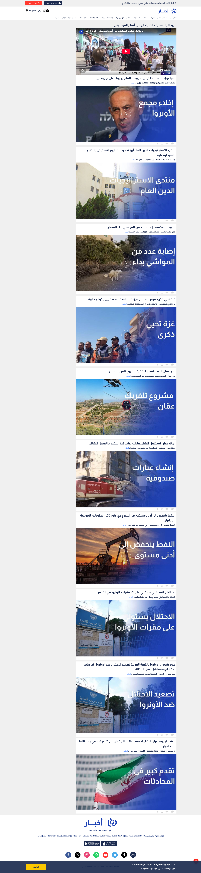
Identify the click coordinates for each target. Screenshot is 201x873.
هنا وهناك (94, 18)
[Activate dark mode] (46, 11)
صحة (145, 18)
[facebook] (68, 855)
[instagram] (87, 855)
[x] (77, 855)
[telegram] (115, 855)
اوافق (36, 867)
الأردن (152, 18)
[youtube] (105, 855)
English (32, 11)
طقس (129, 18)
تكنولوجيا (83, 18)
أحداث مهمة (73, 18)
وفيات (56, 18)
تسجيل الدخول (52, 3)
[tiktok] (124, 855)
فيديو (63, 18)
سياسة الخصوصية (147, 869)
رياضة (102, 18)
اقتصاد (110, 18)
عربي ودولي (119, 18)
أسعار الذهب (162, 18)
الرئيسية (172, 18)
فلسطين (138, 18)
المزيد (133, 83)
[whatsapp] (96, 855)
